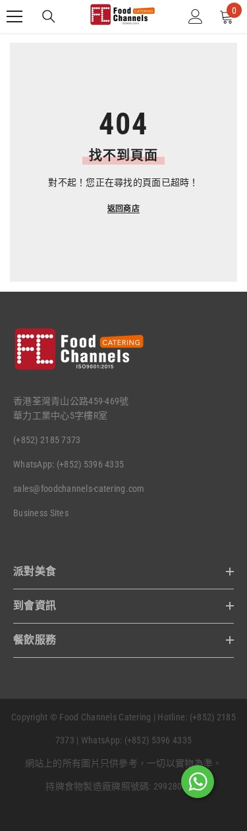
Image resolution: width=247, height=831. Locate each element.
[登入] (195, 16)
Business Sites (41, 513)
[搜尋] (49, 16)
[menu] (14, 16)
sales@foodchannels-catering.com (79, 488)
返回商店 (123, 208)
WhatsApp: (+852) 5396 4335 (68, 464)
